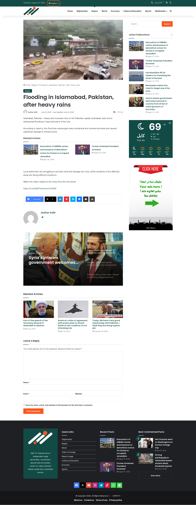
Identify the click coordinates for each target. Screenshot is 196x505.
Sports (148, 11)
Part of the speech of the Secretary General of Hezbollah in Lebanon (35, 323)
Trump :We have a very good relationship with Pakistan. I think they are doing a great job (106, 324)
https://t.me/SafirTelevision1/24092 (39, 188)
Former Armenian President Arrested (125, 466)
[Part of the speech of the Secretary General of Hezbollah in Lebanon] (38, 309)
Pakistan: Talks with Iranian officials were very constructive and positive (55, 260)
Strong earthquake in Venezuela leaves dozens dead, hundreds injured (163, 460)
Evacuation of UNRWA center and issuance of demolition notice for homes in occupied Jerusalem (157, 48)
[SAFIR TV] (31, 11)
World (104, 11)
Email (26, 394)
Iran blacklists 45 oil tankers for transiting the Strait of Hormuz (158, 75)
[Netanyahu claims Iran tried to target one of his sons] (136, 89)
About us (78, 500)
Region (94, 11)
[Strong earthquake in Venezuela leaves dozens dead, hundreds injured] (145, 459)
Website (78, 394)
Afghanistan (82, 11)
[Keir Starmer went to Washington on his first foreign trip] (145, 443)
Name (26, 382)
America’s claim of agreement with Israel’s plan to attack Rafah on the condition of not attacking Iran (73, 324)
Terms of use (101, 500)
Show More (155, 475)
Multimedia (160, 11)
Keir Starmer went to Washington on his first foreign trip (164, 443)
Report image (67, 456)
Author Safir (33, 112)
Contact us (89, 500)
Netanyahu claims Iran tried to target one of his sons (158, 88)
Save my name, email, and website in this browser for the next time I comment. (59, 405)
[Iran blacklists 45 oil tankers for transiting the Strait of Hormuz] (136, 76)
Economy (115, 11)
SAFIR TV (116, 496)
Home (70, 11)
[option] (73, 259)
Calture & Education (132, 11)
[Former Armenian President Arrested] (82, 150)
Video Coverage (68, 452)
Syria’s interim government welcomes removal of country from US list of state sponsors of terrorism (159, 104)
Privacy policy (115, 500)
